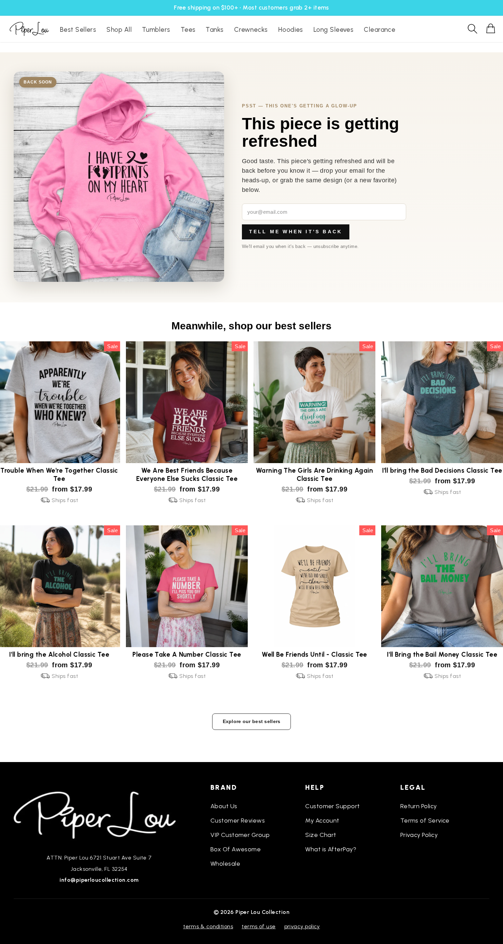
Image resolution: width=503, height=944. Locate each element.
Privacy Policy (419, 835)
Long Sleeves (333, 30)
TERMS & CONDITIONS (208, 926)
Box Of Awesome (235, 849)
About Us (223, 806)
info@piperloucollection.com (99, 880)
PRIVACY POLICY (302, 926)
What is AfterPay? (330, 849)
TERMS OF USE (258, 926)
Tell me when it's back (295, 231)
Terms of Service (425, 820)
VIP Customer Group (240, 835)
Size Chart (320, 835)
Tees (188, 30)
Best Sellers (78, 30)
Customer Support (332, 806)
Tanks (214, 30)
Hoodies (290, 30)
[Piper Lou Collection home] (99, 814)
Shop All (119, 30)
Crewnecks (251, 30)
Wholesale (225, 863)
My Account (322, 820)
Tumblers (156, 30)
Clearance (379, 30)
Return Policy (418, 806)
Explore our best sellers (252, 721)
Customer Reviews (237, 820)
